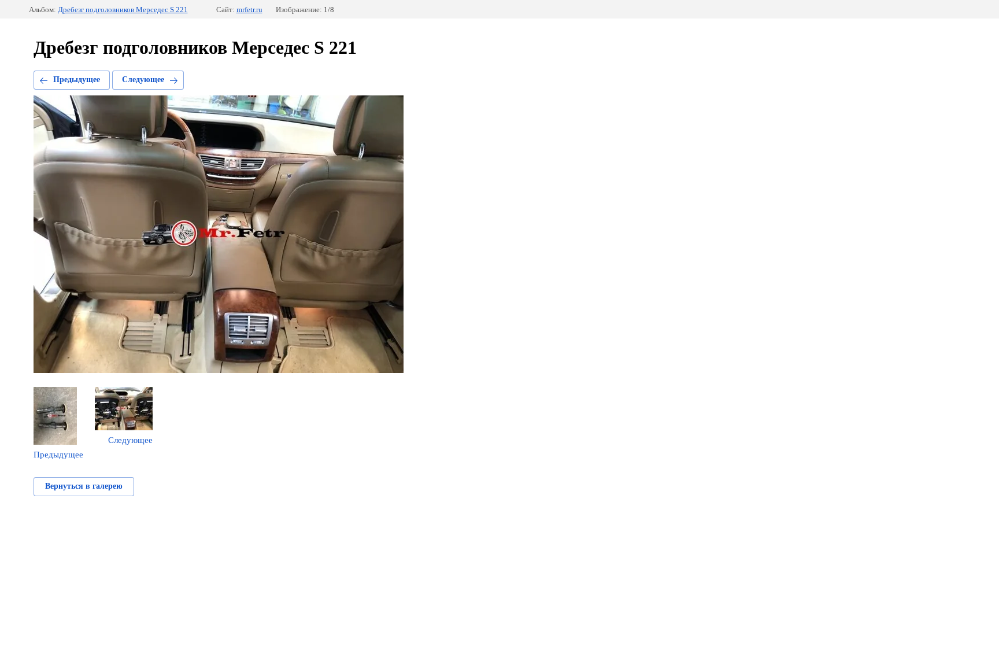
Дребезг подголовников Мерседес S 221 (123, 9)
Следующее (143, 79)
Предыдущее (76, 79)
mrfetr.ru (249, 9)
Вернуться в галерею (84, 486)
